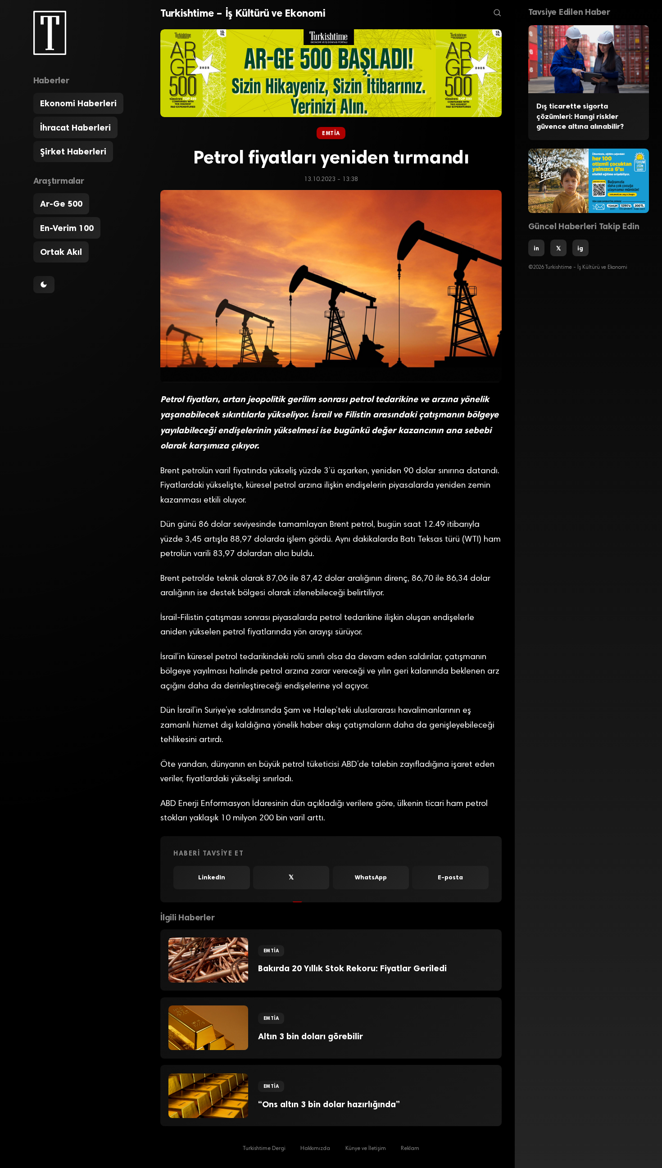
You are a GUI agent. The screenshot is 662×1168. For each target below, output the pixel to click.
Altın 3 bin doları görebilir (310, 1036)
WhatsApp (371, 877)
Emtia (331, 133)
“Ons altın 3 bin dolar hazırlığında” (329, 1104)
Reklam (410, 1149)
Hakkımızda (315, 1149)
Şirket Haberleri (73, 151)
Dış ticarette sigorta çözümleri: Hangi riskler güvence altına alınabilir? (580, 116)
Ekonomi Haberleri (78, 103)
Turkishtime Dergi (264, 1149)
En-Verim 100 (67, 228)
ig (580, 248)
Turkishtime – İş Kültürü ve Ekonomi (243, 13)
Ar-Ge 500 (61, 204)
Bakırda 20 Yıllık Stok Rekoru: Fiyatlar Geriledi (352, 968)
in (536, 248)
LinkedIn (211, 877)
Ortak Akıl (61, 252)
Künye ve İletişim (365, 1149)
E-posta (450, 877)
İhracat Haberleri (75, 127)
